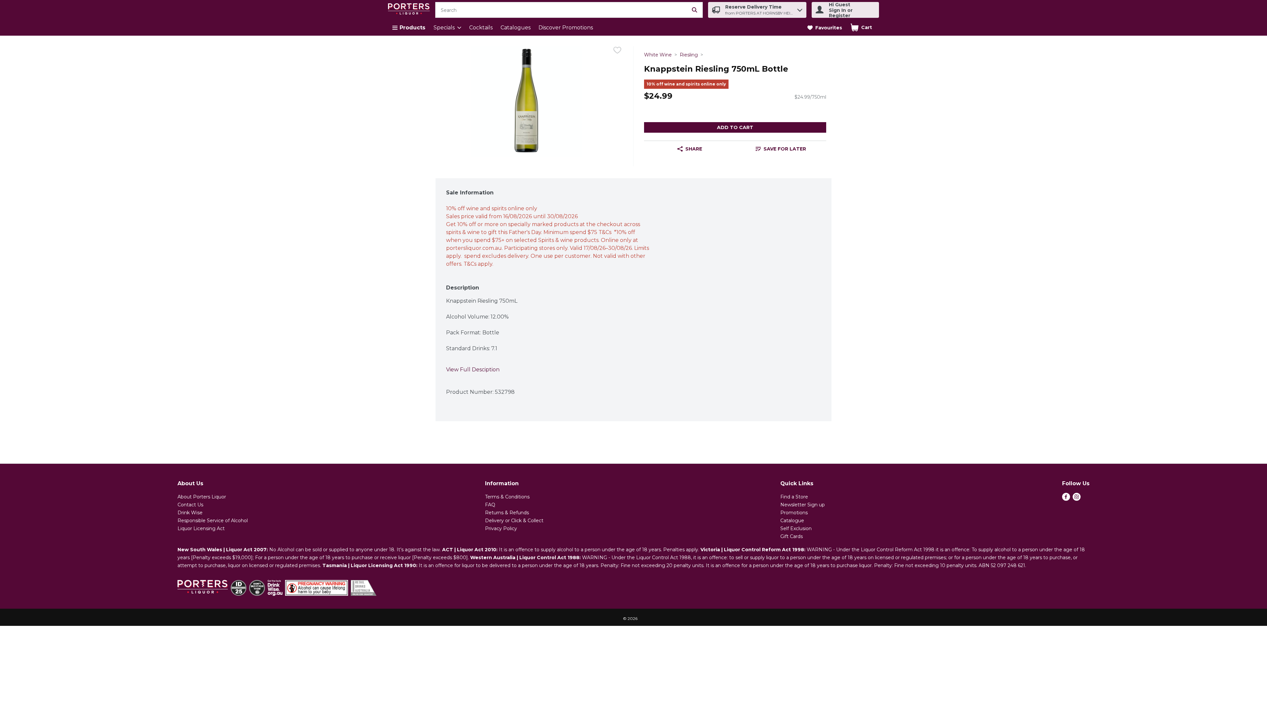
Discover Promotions (565, 27)
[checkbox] (617, 51)
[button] (799, 8)
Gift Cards (791, 536)
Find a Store (794, 497)
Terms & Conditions (507, 497)
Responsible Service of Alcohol (213, 521)
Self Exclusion (796, 528)
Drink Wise (190, 513)
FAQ (490, 505)
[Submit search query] (694, 10)
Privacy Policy (501, 528)
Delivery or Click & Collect (514, 521)
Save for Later (784, 149)
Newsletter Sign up (802, 505)
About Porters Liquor (202, 497)
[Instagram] (1077, 499)
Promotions (794, 513)
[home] (410, 10)
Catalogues (516, 27)
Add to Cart (735, 127)
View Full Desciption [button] (473, 369)
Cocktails (481, 27)
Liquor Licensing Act (201, 528)
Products (412, 27)
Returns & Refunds (507, 513)
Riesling (689, 55)
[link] (824, 28)
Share (693, 149)
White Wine (658, 55)
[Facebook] (1066, 499)
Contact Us (190, 505)
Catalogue (792, 521)
